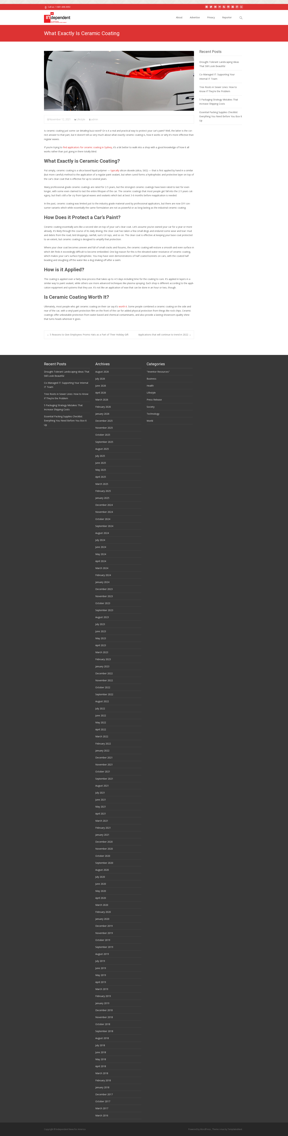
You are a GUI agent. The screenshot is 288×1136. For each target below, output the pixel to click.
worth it (123, 306)
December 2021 (104, 757)
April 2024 (100, 561)
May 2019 (100, 975)
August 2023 (102, 617)
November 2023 (104, 596)
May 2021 (100, 806)
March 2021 (101, 820)
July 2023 (100, 624)
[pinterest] (237, 8)
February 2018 (103, 1080)
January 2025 (102, 497)
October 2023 (102, 603)
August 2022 (102, 701)
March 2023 (101, 652)
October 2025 (102, 434)
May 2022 (100, 722)
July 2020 (100, 876)
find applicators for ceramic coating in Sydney (87, 147)
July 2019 (100, 961)
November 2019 (104, 933)
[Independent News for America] (54, 16)
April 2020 (100, 897)
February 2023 (103, 659)
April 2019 (100, 982)
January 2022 (102, 750)
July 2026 (100, 378)
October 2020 (102, 855)
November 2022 (104, 680)
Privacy (211, 17)
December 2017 (104, 1094)
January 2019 (102, 1003)
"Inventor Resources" (158, 371)
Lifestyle (81, 119)
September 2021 (104, 778)
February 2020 (103, 911)
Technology (153, 413)
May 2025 (100, 469)
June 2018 (100, 1052)
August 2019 (102, 954)
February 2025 (103, 490)
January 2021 (102, 834)
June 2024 (100, 547)
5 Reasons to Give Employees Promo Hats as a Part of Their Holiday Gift (87, 334)
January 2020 (102, 918)
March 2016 (101, 1115)
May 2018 (100, 1059)
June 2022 (100, 715)
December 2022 (104, 673)
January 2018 (102, 1087)
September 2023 (104, 610)
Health (150, 385)
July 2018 (100, 1045)
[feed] (224, 8)
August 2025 (102, 448)
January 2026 (102, 413)
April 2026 (100, 392)
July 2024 (100, 540)
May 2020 (100, 891)
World (150, 420)
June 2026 (100, 385)
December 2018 (104, 1010)
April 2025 (100, 476)
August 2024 (102, 533)
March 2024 (101, 568)
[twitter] (211, 8)
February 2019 (103, 996)
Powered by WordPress (199, 1129)
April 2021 (100, 813)
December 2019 (104, 925)
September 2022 (104, 694)
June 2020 (100, 883)
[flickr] (219, 8)
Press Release (154, 399)
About (179, 17)
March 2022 (101, 736)
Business (151, 378)
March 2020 (101, 904)
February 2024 (103, 575)
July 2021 (100, 792)
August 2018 (102, 1038)
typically (115, 170)
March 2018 (101, 1073)
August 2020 (102, 869)
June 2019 (100, 968)
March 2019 (101, 989)
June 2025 (100, 462)
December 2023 (104, 589)
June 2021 (100, 799)
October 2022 (102, 687)
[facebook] (206, 8)
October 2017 (102, 1101)
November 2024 (104, 511)
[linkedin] (241, 8)
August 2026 (102, 371)
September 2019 (104, 947)
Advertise (195, 17)
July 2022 (100, 708)
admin (94, 119)
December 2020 (104, 841)
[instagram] (228, 8)
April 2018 (100, 1066)
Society (150, 406)
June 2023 (100, 631)
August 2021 (102, 785)
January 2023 (102, 666)
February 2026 (103, 406)
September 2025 (104, 441)
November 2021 (104, 764)
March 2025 (101, 484)
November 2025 (104, 427)
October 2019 (102, 940)
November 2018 (104, 1017)
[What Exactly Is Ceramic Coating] (119, 81)
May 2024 (100, 554)
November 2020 (104, 848)
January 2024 (102, 582)
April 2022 (100, 729)
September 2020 (104, 862)
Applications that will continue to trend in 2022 (164, 334)
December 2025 (104, 420)
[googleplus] (232, 8)
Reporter (227, 17)
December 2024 (104, 504)
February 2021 (103, 827)
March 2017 (101, 1108)
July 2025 (100, 455)
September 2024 (104, 526)
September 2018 (104, 1031)
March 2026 (101, 399)
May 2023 (100, 638)
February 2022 (103, 743)
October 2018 (102, 1024)
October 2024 (102, 519)
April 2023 (100, 645)
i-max (222, 1129)
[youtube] (215, 8)
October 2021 (102, 771)
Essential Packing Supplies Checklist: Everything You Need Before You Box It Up (220, 116)
